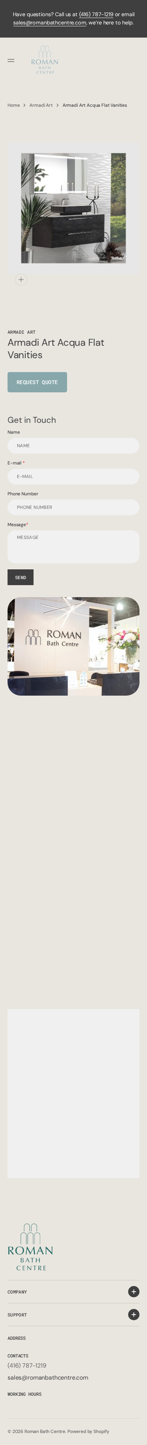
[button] (12, 60)
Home (14, 105)
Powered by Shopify (88, 1431)
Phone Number (23, 494)
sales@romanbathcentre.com (49, 22)
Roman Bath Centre (44, 1431)
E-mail (15, 463)
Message (17, 525)
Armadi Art (40, 105)
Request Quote (37, 382)
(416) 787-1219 (96, 14)
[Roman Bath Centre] (45, 60)
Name (14, 432)
